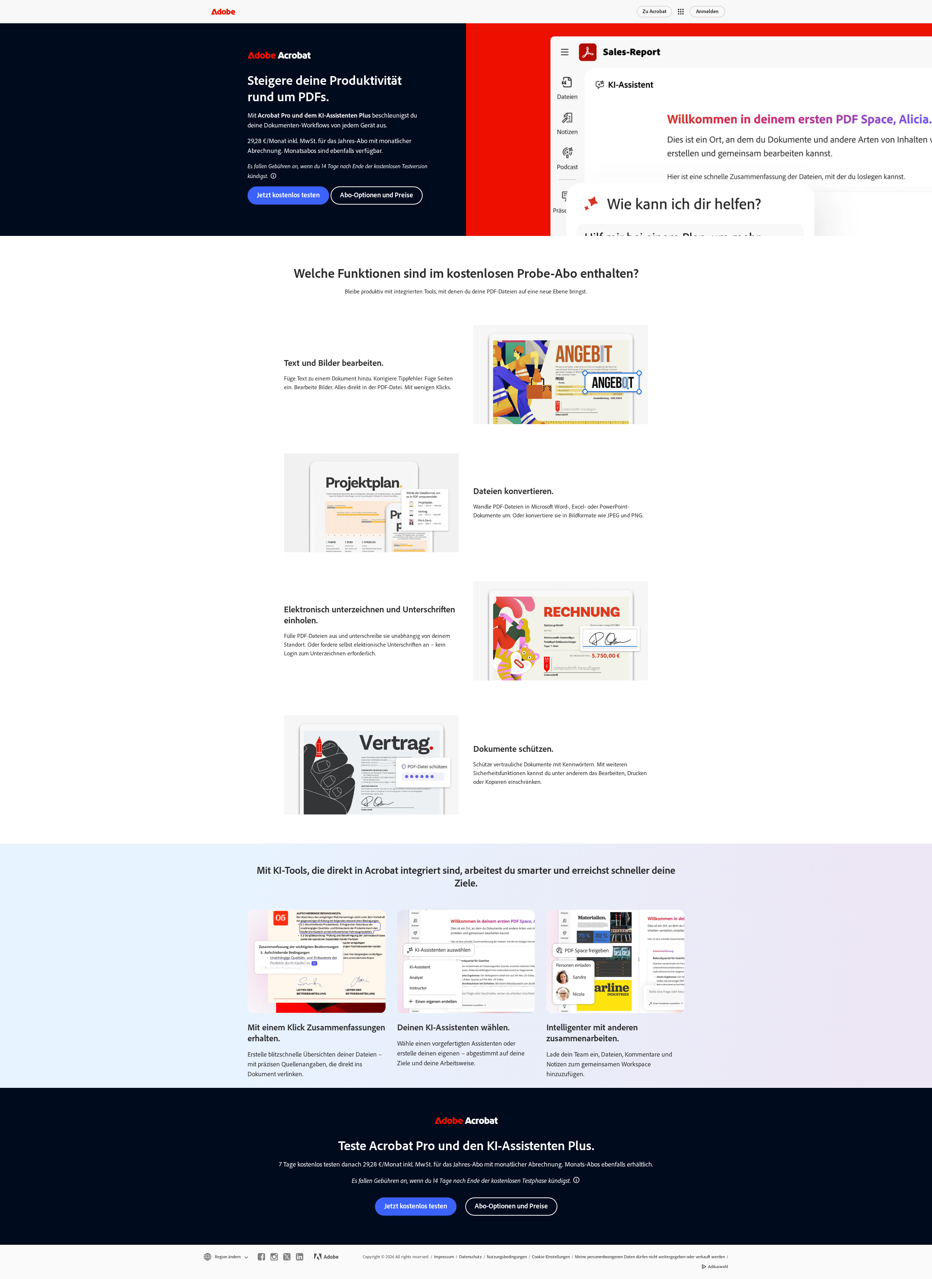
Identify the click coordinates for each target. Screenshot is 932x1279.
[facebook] (261, 1256)
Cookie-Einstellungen (551, 1256)
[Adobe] (223, 11)
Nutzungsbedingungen (507, 1256)
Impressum (444, 1256)
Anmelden (707, 11)
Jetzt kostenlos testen (288, 195)
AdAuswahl (718, 1266)
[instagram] (274, 1256)
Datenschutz (470, 1256)
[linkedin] (299, 1256)
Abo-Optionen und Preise (376, 195)
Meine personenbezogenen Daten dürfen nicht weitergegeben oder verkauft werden (650, 1256)
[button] (681, 11)
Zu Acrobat (654, 11)
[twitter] (287, 1256)
